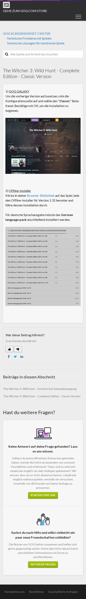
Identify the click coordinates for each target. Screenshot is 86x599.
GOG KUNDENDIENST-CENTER (26, 33)
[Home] (6, 5)
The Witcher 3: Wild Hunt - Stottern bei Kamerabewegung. (40, 388)
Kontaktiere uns (43, 495)
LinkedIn (22, 356)
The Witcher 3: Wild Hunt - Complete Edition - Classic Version (41, 396)
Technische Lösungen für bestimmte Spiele (35, 43)
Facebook (9, 356)
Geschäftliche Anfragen (63, 591)
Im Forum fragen (43, 564)
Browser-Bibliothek (41, 195)
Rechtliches (36, 591)
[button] (78, 16)
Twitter (15, 356)
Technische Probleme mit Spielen (29, 38)
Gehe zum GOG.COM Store (25, 11)
